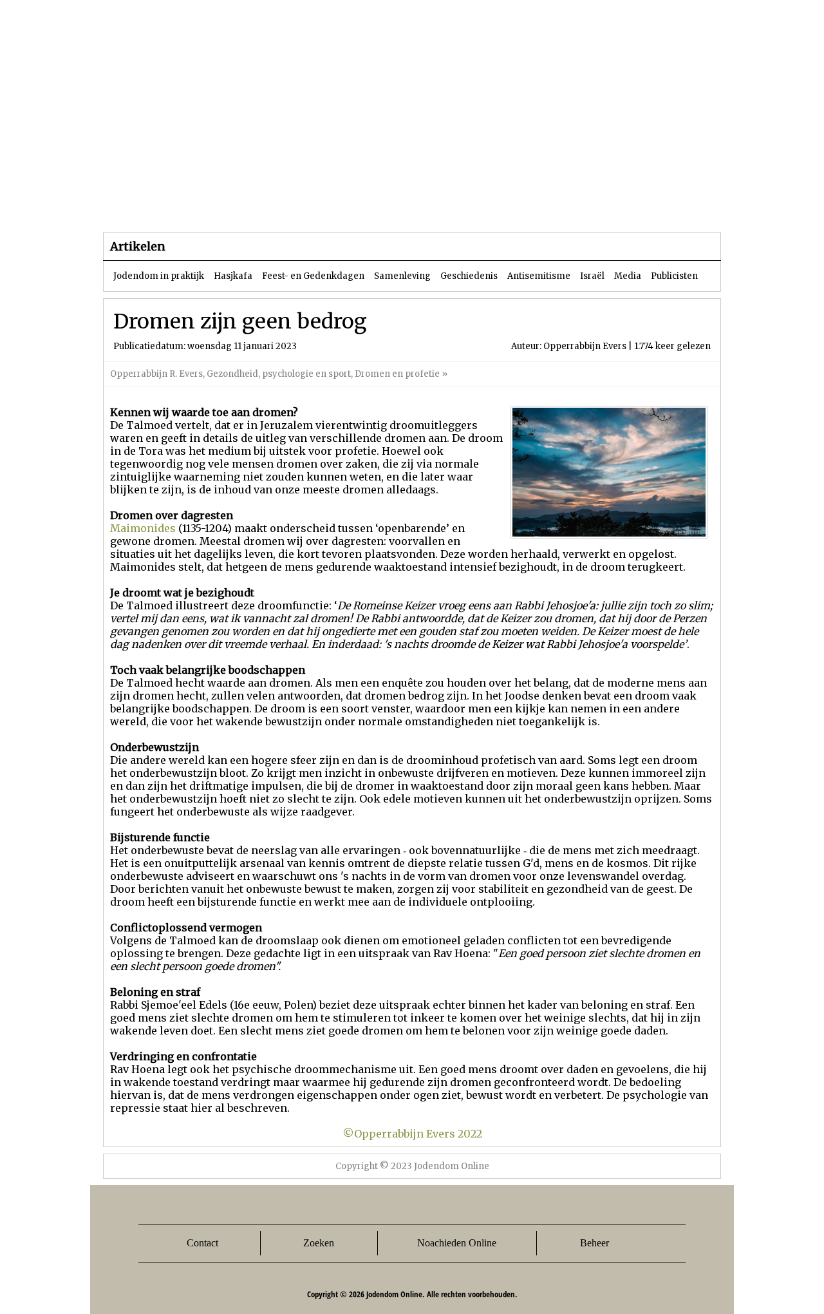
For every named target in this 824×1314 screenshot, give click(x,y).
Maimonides (143, 528)
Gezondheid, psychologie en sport (279, 373)
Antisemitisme (538, 276)
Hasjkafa (233, 276)
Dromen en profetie (397, 373)
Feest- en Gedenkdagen (313, 276)
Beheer (594, 1242)
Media (627, 276)
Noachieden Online (456, 1242)
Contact (202, 1242)
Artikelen (259, 206)
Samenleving (402, 276)
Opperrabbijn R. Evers (156, 373)
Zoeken (318, 1242)
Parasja (421, 206)
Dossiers (342, 206)
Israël (592, 276)
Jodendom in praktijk (158, 276)
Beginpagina (148, 206)
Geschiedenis (469, 276)
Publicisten (674, 276)
